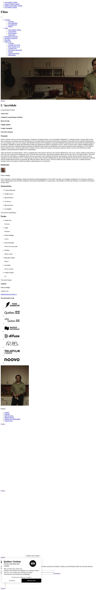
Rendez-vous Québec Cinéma (13, 5)
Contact (6, 412)
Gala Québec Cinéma (10, 2)
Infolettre (7, 414)
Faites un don (8, 421)
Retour (3, 101)
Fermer (3, 424)
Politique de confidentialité (12, 419)
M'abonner (57, 573)
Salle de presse (8, 416)
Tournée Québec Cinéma (11, 4)
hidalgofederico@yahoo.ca (9, 294)
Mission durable (9, 417)
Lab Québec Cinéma (10, 7)
